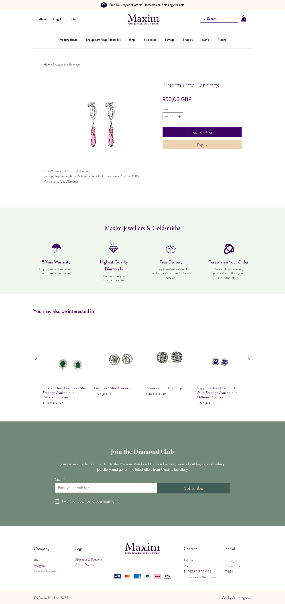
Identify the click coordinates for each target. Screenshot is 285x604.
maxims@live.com (202, 577)
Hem (46, 64)
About (43, 19)
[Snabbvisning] (65, 360)
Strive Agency (241, 597)
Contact (73, 19)
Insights (57, 19)
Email (60, 479)
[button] (243, 18)
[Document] (104, 5)
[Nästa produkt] (249, 359)
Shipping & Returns (88, 559)
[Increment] (180, 116)
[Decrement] (166, 116)
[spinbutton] (173, 116)
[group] (142, 371)
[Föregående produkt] (36, 359)
